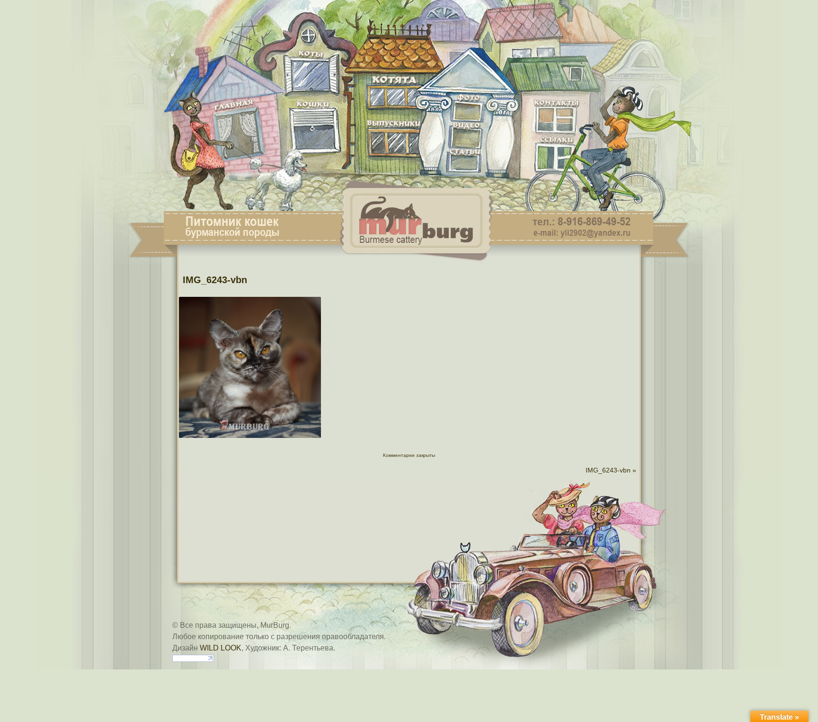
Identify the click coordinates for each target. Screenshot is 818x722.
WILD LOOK (220, 648)
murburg (409, 15)
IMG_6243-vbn (215, 280)
